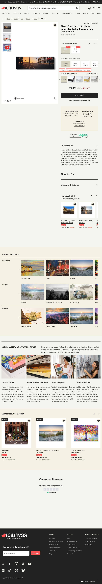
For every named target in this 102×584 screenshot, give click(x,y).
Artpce (3, 452)
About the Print (68, 174)
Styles (26, 13)
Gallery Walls (67, 13)
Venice (35, 18)
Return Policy (71, 544)
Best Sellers (5, 13)
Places (8, 18)
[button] (65, 50)
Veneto (28, 18)
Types (36, 13)
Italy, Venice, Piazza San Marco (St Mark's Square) (69, 221)
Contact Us (70, 554)
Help (68, 538)
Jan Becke (82, 222)
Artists (45, 13)
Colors (77, 13)
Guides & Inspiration (73, 548)
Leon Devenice (75, 452)
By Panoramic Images (68, 35)
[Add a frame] (19, 98)
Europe (15, 18)
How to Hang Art (72, 541)
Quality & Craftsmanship (56, 541)
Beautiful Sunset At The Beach (47, 450)
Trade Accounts (90, 541)
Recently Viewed (90, 581)
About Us (52, 538)
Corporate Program (91, 538)
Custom (85, 13)
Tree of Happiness (78, 450)
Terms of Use (53, 551)
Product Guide (93, 44)
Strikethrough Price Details (75, 551)
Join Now (35, 553)
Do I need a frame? (92, 74)
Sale (99, 13)
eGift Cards (88, 544)
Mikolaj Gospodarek (67, 222)
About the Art (67, 145)
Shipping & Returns (70, 185)
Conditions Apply (79, 125)
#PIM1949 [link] (43, 18)
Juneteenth (5, 450)
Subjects (16, 13)
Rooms (55, 13)
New (92, 13)
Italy (22, 18)
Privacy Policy (53, 544)
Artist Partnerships (55, 548)
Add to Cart (79, 95)
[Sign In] (94, 8)
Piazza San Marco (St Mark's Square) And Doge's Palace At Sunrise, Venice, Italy (87, 221)
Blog (50, 554)
